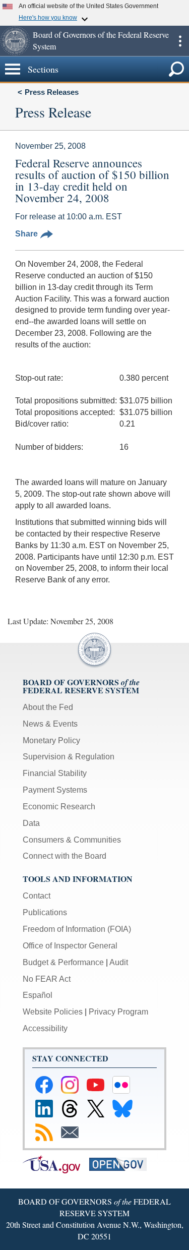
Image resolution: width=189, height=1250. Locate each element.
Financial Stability (55, 773)
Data (31, 823)
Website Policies (53, 1011)
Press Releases (52, 92)
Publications (45, 912)
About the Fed (48, 707)
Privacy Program (118, 1011)
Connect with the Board (64, 856)
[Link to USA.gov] (56, 1163)
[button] (15, 41)
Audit (118, 962)
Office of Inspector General (70, 945)
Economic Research (59, 806)
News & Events (50, 724)
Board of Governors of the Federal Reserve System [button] (101, 40)
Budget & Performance (63, 962)
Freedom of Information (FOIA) (77, 929)
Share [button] (26, 233)
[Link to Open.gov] (121, 1163)
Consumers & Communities (72, 840)
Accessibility (45, 1028)
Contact (36, 895)
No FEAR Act (47, 979)
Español (37, 995)
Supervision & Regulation (68, 756)
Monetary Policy (51, 740)
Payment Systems (55, 790)
